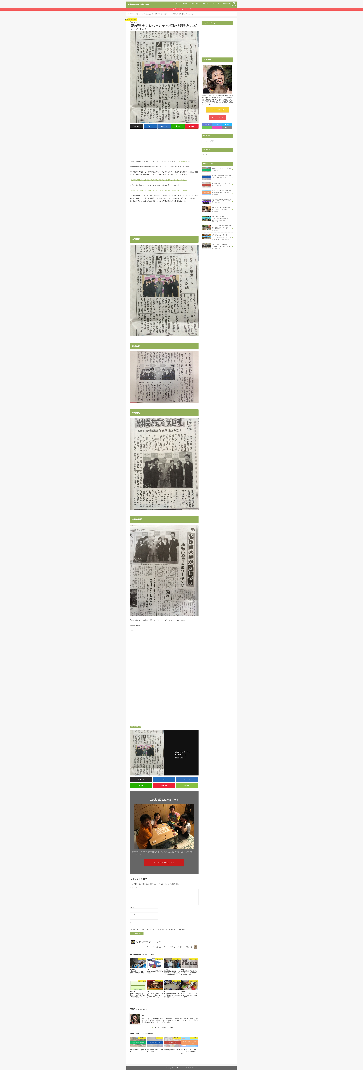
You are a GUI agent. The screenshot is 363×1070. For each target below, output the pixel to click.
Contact (228, 127)
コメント (133, 888)
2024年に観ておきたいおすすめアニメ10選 (222, 177)
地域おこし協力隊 (136, 726)
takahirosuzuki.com (138, 4)
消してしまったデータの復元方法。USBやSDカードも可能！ (221, 193)
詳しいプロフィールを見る (217, 109)
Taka (143, 1015)
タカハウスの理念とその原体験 (221, 169)
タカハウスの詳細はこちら (164, 863)
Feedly (207, 127)
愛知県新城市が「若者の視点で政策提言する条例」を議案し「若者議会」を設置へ (159, 180)
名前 (132, 907)
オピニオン (185, 3)
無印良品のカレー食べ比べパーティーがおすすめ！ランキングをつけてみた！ (221, 237)
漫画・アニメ (206, 3)
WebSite (156, 1027)
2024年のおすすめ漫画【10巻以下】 (221, 184)
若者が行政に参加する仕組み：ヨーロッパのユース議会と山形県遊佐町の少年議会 (159, 190)
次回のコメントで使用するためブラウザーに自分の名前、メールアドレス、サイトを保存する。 (159, 929)
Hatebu (217, 124)
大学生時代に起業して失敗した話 (221, 201)
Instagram (217, 127)
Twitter (164, 1027)
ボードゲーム (195, 3)
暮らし (177, 3)
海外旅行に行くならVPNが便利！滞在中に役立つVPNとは (222, 209)
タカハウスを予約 (217, 117)
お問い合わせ (226, 3)
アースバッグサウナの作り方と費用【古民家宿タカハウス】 (221, 228)
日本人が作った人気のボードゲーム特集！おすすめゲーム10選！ (221, 246)
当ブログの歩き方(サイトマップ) (182, 9)
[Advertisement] (164, 144)
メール (132, 915)
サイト (132, 922)
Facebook (172, 1027)
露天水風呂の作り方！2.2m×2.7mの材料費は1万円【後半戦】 (220, 219)
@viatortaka (183, 161)
